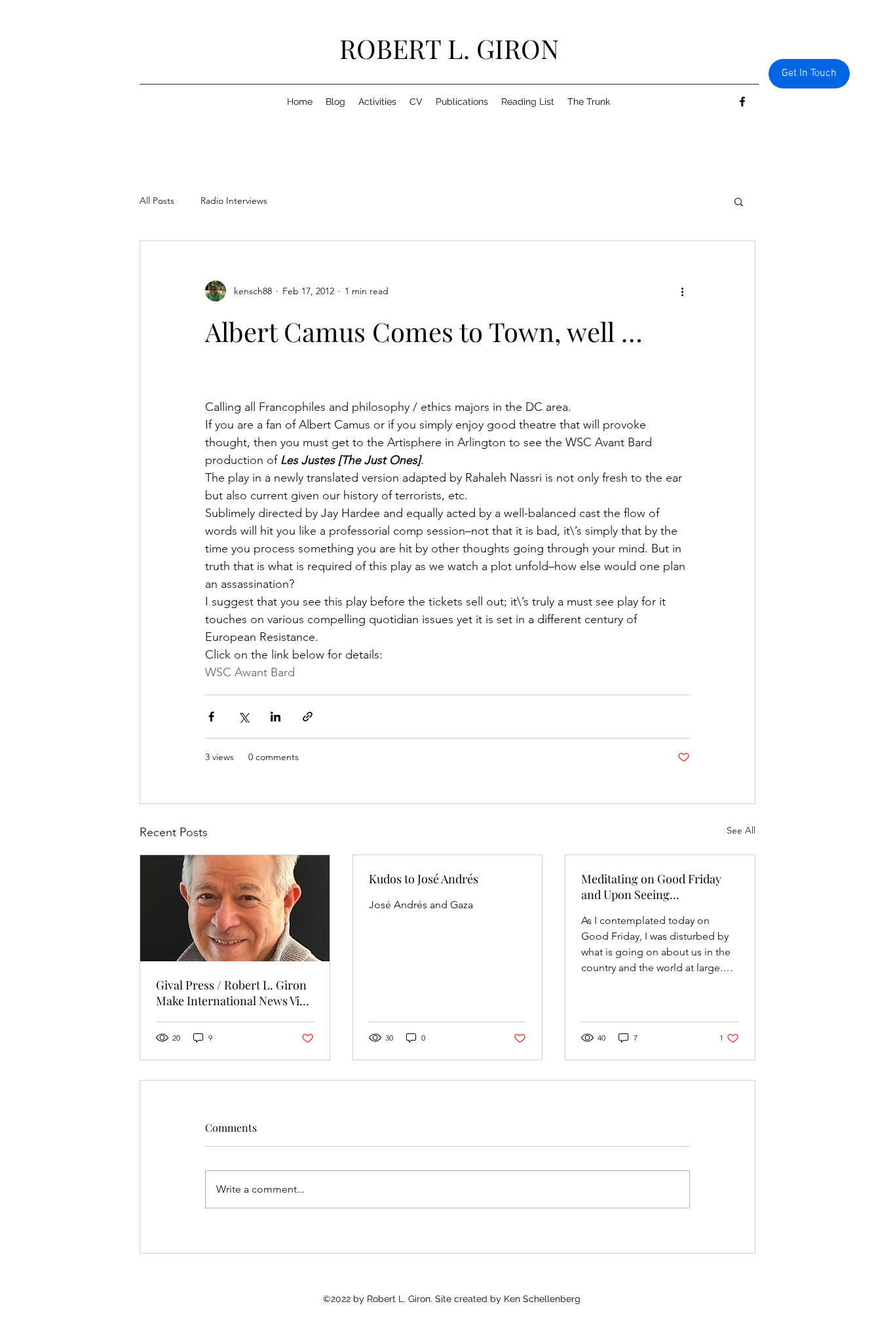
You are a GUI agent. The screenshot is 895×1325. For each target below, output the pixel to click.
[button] (739, 201)
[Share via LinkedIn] (275, 716)
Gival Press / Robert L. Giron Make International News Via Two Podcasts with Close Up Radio (231, 992)
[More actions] (682, 291)
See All (741, 830)
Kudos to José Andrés (423, 879)
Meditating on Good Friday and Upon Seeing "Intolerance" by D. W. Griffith (658, 886)
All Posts (157, 200)
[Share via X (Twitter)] (243, 716)
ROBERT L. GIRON (449, 48)
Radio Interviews (233, 200)
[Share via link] (307, 716)
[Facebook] (742, 101)
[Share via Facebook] (211, 716)
